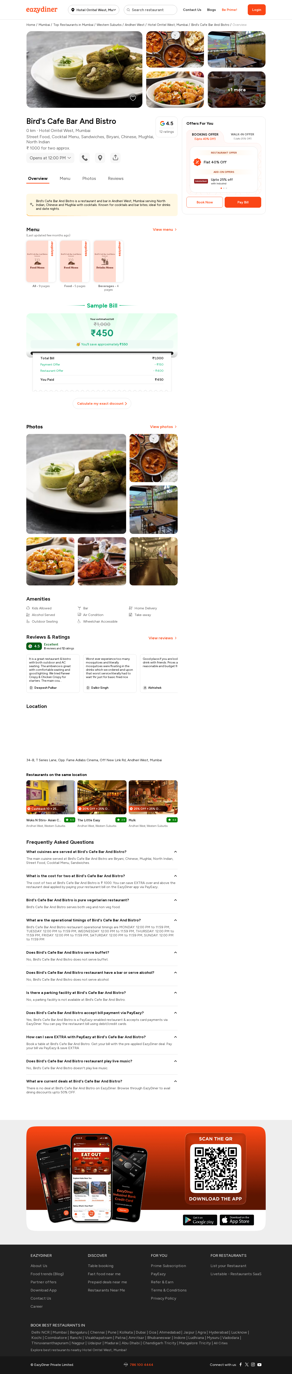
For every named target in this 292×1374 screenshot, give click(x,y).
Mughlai (145, 136)
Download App (44, 1290)
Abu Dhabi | (132, 1343)
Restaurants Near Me (106, 1290)
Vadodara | (231, 1337)
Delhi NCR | (41, 1332)
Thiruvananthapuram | (51, 1343)
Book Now (205, 202)
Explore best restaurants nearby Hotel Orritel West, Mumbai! (79, 1350)
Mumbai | (61, 1332)
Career (37, 1306)
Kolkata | (127, 1332)
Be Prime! (229, 10)
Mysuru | (214, 1337)
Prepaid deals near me (107, 1282)
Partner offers (44, 1282)
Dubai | (142, 1332)
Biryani (112, 136)
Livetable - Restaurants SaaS (236, 1274)
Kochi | (37, 1337)
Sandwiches (92, 136)
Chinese (128, 136)
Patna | (121, 1337)
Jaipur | (190, 1332)
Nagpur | (79, 1343)
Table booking (100, 1265)
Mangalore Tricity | (196, 1343)
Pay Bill (243, 202)
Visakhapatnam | (99, 1337)
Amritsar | (137, 1337)
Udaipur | (96, 1343)
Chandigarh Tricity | (160, 1343)
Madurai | (113, 1343)
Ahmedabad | (171, 1332)
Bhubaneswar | (160, 1337)
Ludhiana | (197, 1337)
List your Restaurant (228, 1265)
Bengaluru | (79, 1332)
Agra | (203, 1332)
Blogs (211, 10)
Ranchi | (77, 1337)
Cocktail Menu (65, 136)
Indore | (180, 1337)
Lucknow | (240, 1332)
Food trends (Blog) (47, 1274)
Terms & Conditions (169, 1290)
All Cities (220, 1343)
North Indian (38, 141)
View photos (161, 426)
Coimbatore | (57, 1337)
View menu (163, 229)
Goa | (153, 1332)
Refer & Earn (162, 1282)
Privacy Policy (163, 1298)
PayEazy (158, 1274)
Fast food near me (104, 1274)
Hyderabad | (219, 1332)
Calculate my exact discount (100, 403)
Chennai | (98, 1332)
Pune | (113, 1332)
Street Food (38, 136)
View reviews (161, 638)
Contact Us (192, 10)
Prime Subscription (168, 1265)
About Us (39, 1265)
